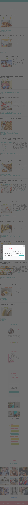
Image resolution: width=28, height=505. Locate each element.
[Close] (24, 246)
